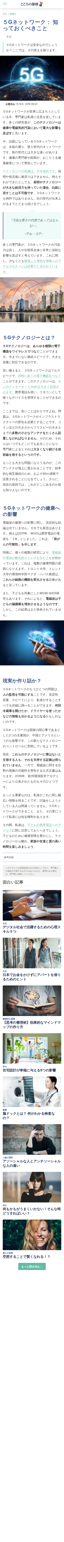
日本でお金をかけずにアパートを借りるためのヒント (32, 977)
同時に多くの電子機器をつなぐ (39, 376)
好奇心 (13, 14)
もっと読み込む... (32, 1266)
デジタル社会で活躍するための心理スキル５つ (32, 929)
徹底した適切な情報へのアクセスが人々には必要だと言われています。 (32, 266)
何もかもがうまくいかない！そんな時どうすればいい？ (32, 1211)
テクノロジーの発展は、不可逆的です (29, 171)
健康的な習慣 (9, 1019)
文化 (5, 14)
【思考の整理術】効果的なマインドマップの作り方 (32, 1024)
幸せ (5, 1066)
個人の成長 (8, 1253)
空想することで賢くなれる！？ (27, 1257)
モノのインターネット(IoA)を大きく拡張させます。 (32, 386)
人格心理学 (8, 1157)
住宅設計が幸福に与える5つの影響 (29, 1070)
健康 (5, 1110)
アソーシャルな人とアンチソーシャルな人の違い (32, 1163)
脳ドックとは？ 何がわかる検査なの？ (29, 1115)
